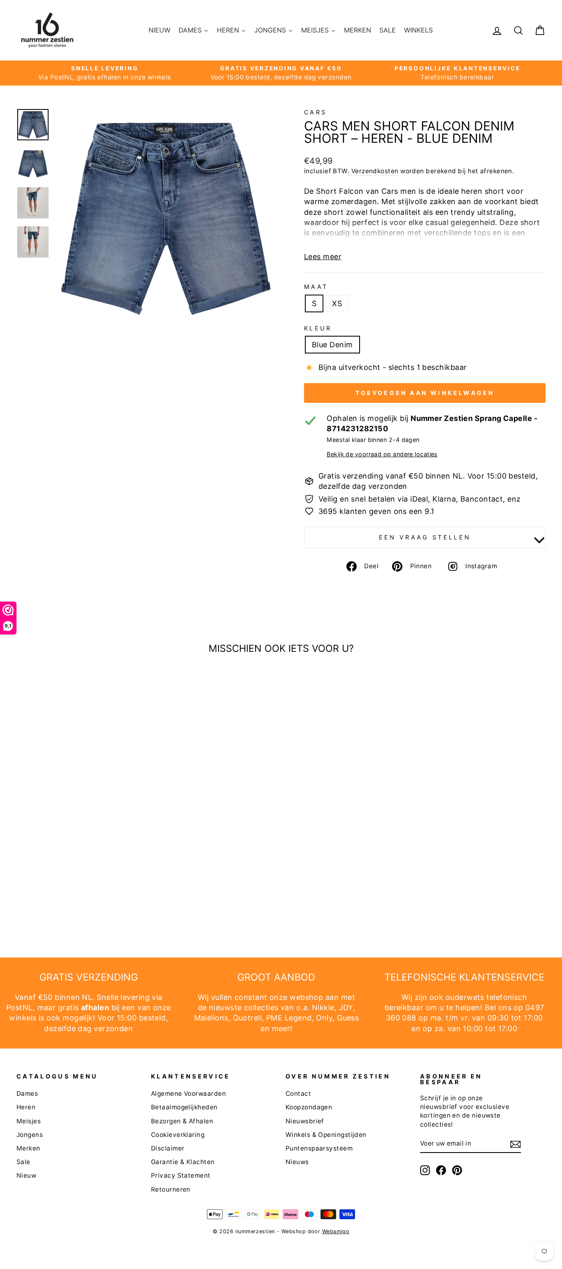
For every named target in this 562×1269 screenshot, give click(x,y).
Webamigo (336, 1231)
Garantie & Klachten (183, 1162)
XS (337, 303)
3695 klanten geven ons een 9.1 (376, 511)
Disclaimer (168, 1148)
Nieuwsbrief (305, 1121)
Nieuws (297, 1162)
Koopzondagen (309, 1107)
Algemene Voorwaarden (188, 1093)
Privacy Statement (181, 1175)
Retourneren (170, 1189)
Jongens (29, 1135)
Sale (23, 1162)
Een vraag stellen (425, 537)
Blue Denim (332, 344)
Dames (27, 1093)
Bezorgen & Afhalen (182, 1121)
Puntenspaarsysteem (319, 1148)
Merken (28, 1148)
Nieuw (26, 1175)
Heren (25, 1107)
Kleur (318, 328)
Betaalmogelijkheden (184, 1107)
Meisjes (28, 1121)
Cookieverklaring (177, 1135)
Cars (315, 112)
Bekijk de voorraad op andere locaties (382, 454)
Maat (316, 286)
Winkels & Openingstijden (326, 1135)
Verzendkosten (375, 171)
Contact (298, 1093)
